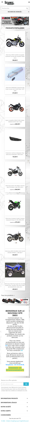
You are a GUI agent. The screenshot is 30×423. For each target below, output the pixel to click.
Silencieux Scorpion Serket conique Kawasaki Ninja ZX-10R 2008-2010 (15, 219)
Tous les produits (8, 295)
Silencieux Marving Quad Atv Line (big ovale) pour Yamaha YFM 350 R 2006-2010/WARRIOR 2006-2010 (15, 285)
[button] (3, 21)
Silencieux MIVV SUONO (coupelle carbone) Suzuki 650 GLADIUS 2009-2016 (15, 56)
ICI (22, 350)
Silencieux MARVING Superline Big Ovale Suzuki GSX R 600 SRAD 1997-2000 (15, 89)
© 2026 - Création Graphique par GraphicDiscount (15, 421)
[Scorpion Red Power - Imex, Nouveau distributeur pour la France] (15, 301)
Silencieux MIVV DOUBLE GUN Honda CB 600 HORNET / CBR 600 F (15, 251)
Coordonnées (6, 415)
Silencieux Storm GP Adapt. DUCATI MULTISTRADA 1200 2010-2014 (15, 186)
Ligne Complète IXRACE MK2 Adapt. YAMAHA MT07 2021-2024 (15, 121)
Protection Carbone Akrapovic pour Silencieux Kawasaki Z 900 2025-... (15, 153)
